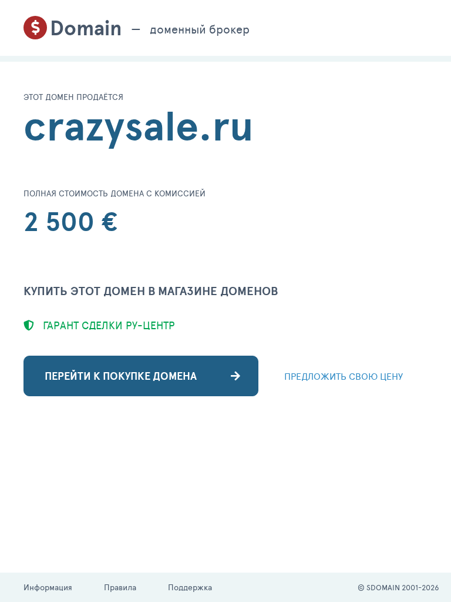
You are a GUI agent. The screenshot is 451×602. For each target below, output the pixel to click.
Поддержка (190, 587)
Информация (47, 587)
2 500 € (70, 221)
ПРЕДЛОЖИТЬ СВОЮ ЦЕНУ (343, 376)
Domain (86, 28)
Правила (120, 587)
